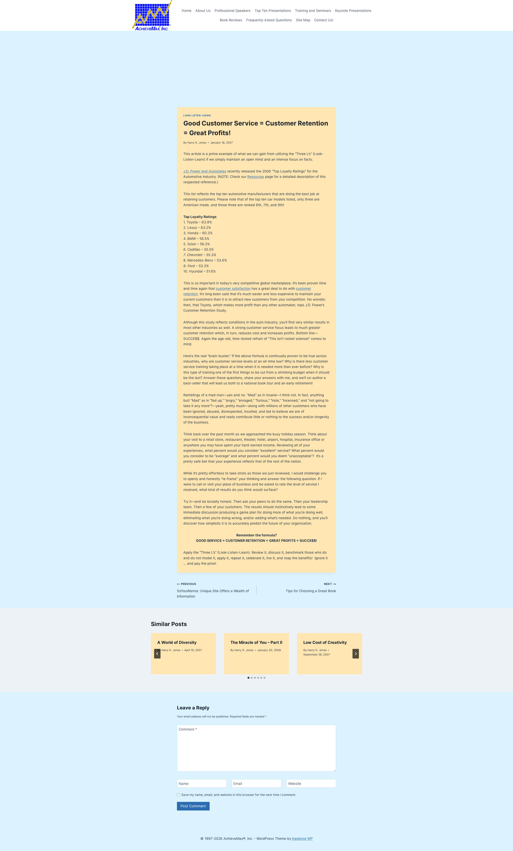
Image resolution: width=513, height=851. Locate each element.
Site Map (303, 20)
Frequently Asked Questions (269, 20)
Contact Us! (323, 20)
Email (237, 784)
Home (186, 11)
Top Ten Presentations (273, 11)
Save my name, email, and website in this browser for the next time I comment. (238, 795)
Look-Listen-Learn (197, 115)
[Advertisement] (256, 61)
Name (183, 784)
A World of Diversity (177, 642)
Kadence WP (302, 839)
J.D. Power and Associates (204, 171)
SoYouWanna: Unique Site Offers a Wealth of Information (213, 590)
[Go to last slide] (157, 654)
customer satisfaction (233, 289)
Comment (188, 729)
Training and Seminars (313, 11)
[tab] (248, 678)
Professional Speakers (232, 11)
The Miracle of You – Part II (256, 642)
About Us (203, 11)
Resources (255, 177)
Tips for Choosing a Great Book (311, 587)
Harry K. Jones (196, 142)
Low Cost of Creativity (325, 642)
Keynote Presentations (353, 11)
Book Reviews (231, 20)
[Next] (355, 654)
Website (294, 784)
